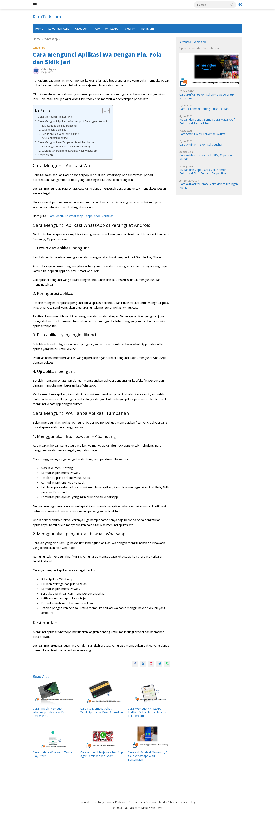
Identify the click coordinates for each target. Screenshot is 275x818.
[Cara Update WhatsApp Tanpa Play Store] (54, 736)
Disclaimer (135, 802)
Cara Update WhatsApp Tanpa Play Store (52, 754)
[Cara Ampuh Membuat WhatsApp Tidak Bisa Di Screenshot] (54, 693)
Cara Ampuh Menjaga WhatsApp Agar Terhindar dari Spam (101, 754)
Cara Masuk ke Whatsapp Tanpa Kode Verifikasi (81, 216)
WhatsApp (111, 28)
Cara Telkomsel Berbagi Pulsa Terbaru (204, 109)
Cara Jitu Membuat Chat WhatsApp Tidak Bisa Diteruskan (101, 710)
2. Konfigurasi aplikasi (54, 129)
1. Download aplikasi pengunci (59, 125)
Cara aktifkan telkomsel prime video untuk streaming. (206, 96)
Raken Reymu (48, 69)
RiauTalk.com (47, 17)
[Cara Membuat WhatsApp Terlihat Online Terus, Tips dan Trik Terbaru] (149, 693)
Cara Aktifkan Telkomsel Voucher (200, 145)
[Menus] (35, 4)
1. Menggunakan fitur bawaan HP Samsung (66, 146)
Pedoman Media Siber (160, 802)
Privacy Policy (186, 802)
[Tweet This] (143, 664)
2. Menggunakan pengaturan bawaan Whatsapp (69, 150)
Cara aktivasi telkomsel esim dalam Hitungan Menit (208, 186)
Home (39, 28)
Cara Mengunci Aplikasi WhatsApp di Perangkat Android (73, 121)
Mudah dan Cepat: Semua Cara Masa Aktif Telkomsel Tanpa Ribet (207, 121)
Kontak (85, 802)
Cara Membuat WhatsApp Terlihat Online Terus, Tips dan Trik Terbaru (148, 712)
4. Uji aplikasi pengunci (55, 138)
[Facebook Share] (135, 664)
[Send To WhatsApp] (167, 664)
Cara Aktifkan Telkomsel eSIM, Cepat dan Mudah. (206, 157)
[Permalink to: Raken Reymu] (36, 70)
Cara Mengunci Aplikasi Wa (55, 116)
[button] (232, 4)
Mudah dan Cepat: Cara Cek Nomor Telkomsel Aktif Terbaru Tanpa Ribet (203, 171)
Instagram (147, 28)
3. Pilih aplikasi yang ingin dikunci (60, 134)
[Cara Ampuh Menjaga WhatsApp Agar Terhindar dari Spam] (101, 736)
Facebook (80, 28)
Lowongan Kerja (59, 28)
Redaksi (120, 802)
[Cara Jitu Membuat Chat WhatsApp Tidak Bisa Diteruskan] (101, 693)
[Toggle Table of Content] (104, 110)
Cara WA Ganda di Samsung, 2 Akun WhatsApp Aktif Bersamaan (147, 756)
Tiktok (96, 28)
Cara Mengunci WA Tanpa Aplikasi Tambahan (66, 142)
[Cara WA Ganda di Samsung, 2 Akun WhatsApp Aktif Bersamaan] (149, 736)
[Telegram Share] (159, 664)
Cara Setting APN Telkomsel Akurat (202, 134)
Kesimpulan (45, 155)
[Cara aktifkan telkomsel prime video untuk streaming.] (209, 70)
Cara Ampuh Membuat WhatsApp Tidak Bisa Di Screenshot (48, 712)
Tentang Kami (102, 802)
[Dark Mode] (240, 4)
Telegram (129, 28)
